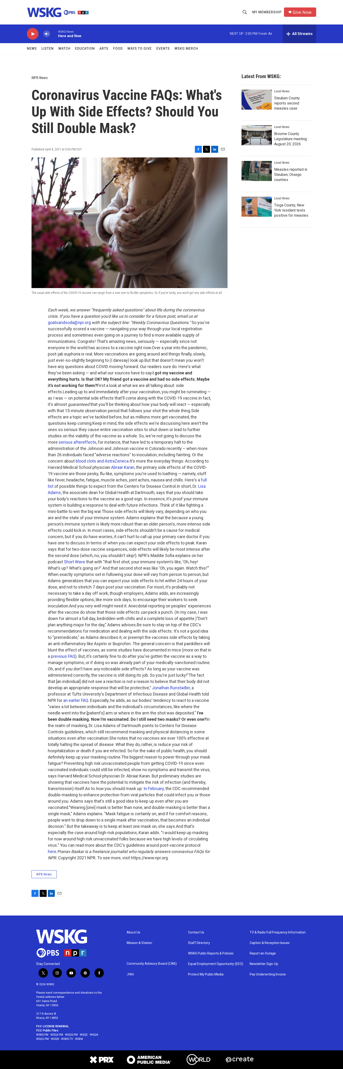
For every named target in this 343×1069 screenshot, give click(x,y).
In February (154, 788)
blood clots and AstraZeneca (102, 461)
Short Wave (74, 561)
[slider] (54, 33)
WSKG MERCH (186, 48)
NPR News (40, 77)
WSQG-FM (71, 1034)
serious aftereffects (77, 442)
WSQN (55, 1039)
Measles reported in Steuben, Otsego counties (290, 174)
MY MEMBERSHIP (267, 12)
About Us (133, 932)
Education (85, 48)
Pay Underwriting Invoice (268, 974)
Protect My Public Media (206, 974)
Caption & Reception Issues (270, 943)
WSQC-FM (42, 1039)
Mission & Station (139, 943)
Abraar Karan (122, 467)
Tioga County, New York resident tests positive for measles (291, 210)
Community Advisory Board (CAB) (152, 963)
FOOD (118, 48)
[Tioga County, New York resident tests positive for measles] (257, 207)
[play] (32, 34)
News (32, 48)
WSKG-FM (42, 1034)
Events (163, 48)
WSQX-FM (56, 1034)
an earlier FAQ (75, 700)
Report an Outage (263, 953)
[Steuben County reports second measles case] (257, 100)
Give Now (302, 12)
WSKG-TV (67, 1039)
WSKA (79, 1039)
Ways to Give (139, 48)
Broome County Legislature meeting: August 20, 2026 (291, 139)
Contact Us (196, 932)
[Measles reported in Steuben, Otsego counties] (257, 171)
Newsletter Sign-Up (264, 964)
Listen (48, 48)
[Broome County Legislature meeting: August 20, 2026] (257, 135)
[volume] (47, 34)
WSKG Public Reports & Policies (211, 953)
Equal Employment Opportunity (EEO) (215, 964)
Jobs (130, 974)
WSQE (84, 1034)
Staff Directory (199, 943)
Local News (281, 91)
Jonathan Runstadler (171, 687)
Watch (64, 48)
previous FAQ (63, 656)
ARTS (103, 48)
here (52, 851)
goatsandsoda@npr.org (69, 322)
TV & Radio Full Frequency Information (278, 932)
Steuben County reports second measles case (287, 103)
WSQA (94, 1034)
